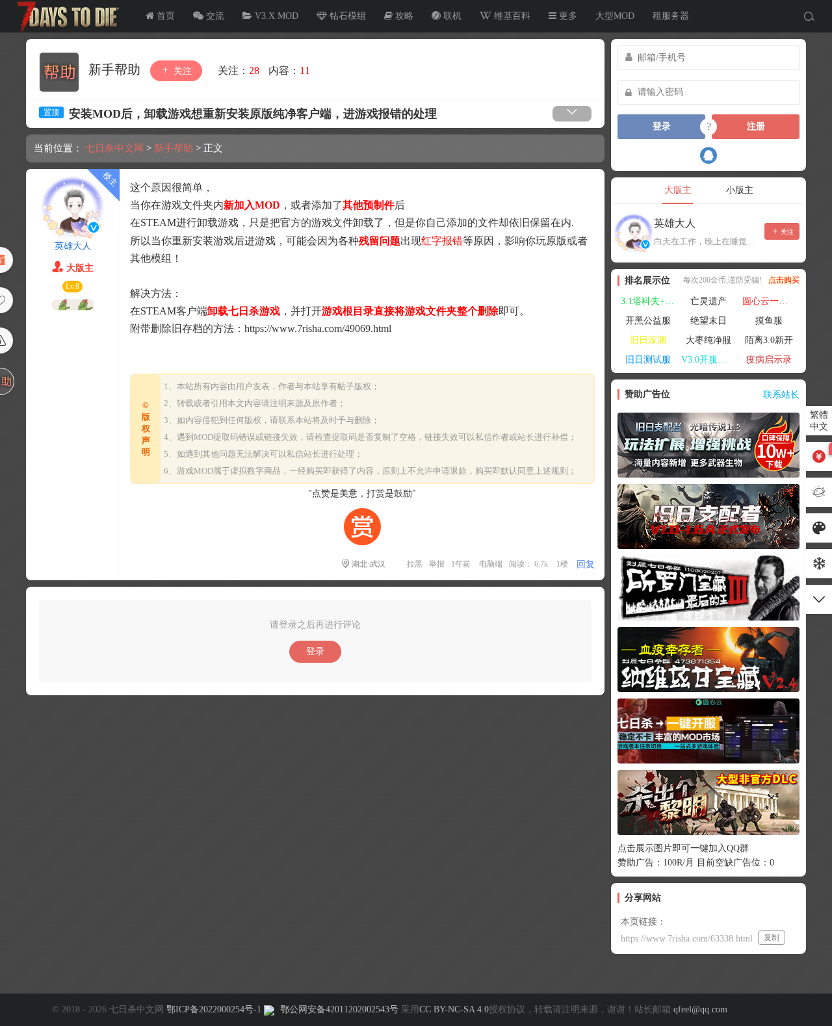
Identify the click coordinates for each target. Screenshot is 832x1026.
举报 (437, 564)
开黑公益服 (648, 321)
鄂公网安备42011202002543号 (339, 1009)
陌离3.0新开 (769, 340)
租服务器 (671, 16)
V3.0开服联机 (708, 360)
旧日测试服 (648, 360)
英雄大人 (73, 246)
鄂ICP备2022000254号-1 (213, 1009)
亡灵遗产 (708, 301)
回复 (586, 564)
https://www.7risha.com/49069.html (317, 328)
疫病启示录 (769, 360)
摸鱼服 (769, 321)
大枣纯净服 (708, 340)
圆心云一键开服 (771, 301)
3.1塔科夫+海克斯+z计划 (649, 301)
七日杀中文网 (65, 16)
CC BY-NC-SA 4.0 (454, 1009)
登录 (315, 651)
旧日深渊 (648, 340)
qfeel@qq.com (700, 1009)
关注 (181, 71)
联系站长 (781, 395)
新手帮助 (116, 69)
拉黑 (414, 564)
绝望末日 (708, 321)
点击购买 (784, 280)
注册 (756, 126)
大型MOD (614, 16)
